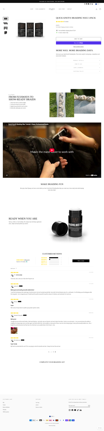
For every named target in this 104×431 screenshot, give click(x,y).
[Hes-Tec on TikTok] (78, 410)
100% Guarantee (40, 9)
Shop (31, 9)
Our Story (62, 9)
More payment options (79, 46)
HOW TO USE (78, 64)
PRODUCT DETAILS (78, 60)
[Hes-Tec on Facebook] (72, 410)
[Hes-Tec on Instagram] (69, 410)
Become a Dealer (39, 407)
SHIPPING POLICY (78, 71)
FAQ (3, 402)
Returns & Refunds (6, 407)
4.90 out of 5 (27, 260)
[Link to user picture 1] (14, 330)
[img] (14, 272)
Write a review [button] (81, 261)
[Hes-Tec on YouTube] (75, 410)
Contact (69, 9)
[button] (60, 21)
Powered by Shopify (52, 425)
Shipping (63, 27)
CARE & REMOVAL (78, 67)
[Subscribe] (89, 406)
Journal (37, 405)
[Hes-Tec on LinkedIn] (81, 410)
